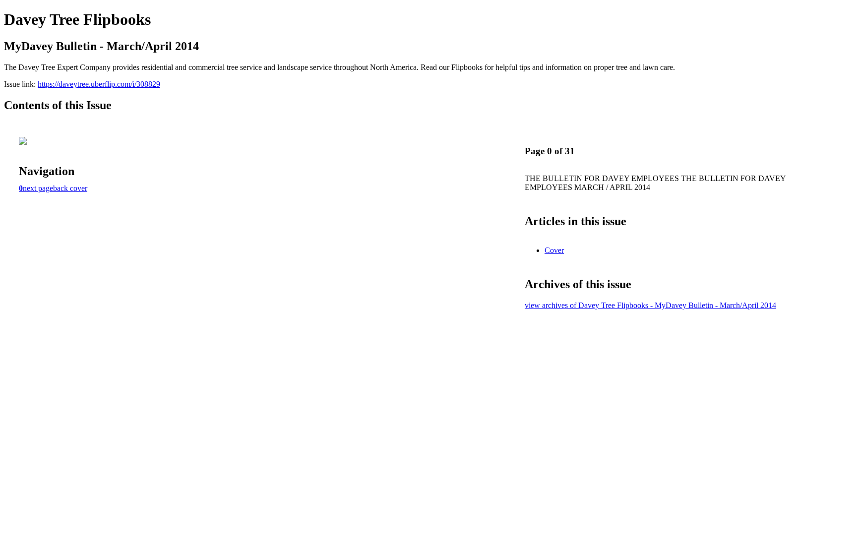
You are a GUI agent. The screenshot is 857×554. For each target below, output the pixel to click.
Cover (554, 250)
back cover (70, 188)
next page (38, 188)
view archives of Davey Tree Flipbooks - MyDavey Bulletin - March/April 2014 (650, 305)
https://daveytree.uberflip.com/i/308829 (99, 84)
